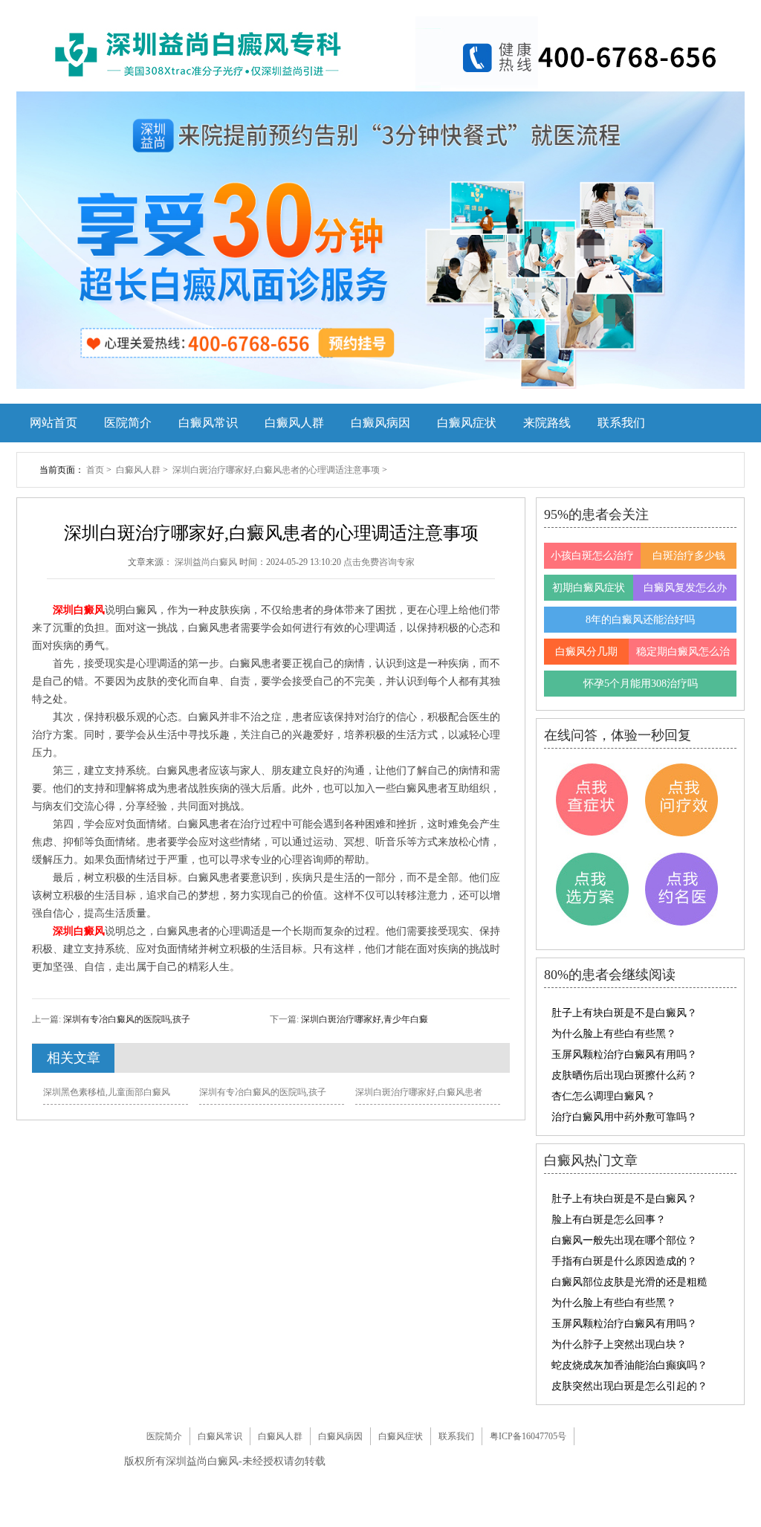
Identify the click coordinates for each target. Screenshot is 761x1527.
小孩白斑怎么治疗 (592, 555)
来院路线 (547, 422)
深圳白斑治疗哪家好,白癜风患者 (418, 1092)
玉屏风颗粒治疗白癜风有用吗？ (624, 1054)
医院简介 (128, 422)
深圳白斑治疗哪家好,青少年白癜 (363, 1019)
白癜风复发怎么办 (685, 587)
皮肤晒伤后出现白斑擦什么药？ (624, 1075)
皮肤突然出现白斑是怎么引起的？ (629, 1386)
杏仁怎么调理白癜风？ (603, 1096)
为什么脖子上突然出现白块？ (619, 1344)
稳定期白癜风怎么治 (683, 651)
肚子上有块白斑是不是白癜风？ (624, 1012)
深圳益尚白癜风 (207, 562)
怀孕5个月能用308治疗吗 (640, 683)
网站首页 (53, 422)
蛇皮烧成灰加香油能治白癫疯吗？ (629, 1365)
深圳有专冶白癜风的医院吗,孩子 (125, 1019)
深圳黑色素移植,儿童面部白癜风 (106, 1092)
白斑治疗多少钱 (688, 555)
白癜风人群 (294, 422)
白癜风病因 (380, 422)
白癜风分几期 (586, 651)
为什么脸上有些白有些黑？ (613, 1033)
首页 (95, 470)
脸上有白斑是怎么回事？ (608, 1219)
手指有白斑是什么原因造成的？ (624, 1261)
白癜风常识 (208, 422)
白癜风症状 (466, 422)
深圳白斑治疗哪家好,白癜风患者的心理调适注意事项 (277, 470)
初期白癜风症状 (588, 587)
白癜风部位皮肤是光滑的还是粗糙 (629, 1282)
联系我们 (621, 422)
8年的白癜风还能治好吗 (640, 619)
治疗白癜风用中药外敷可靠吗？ (624, 1117)
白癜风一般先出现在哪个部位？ (624, 1240)
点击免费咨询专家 (379, 562)
